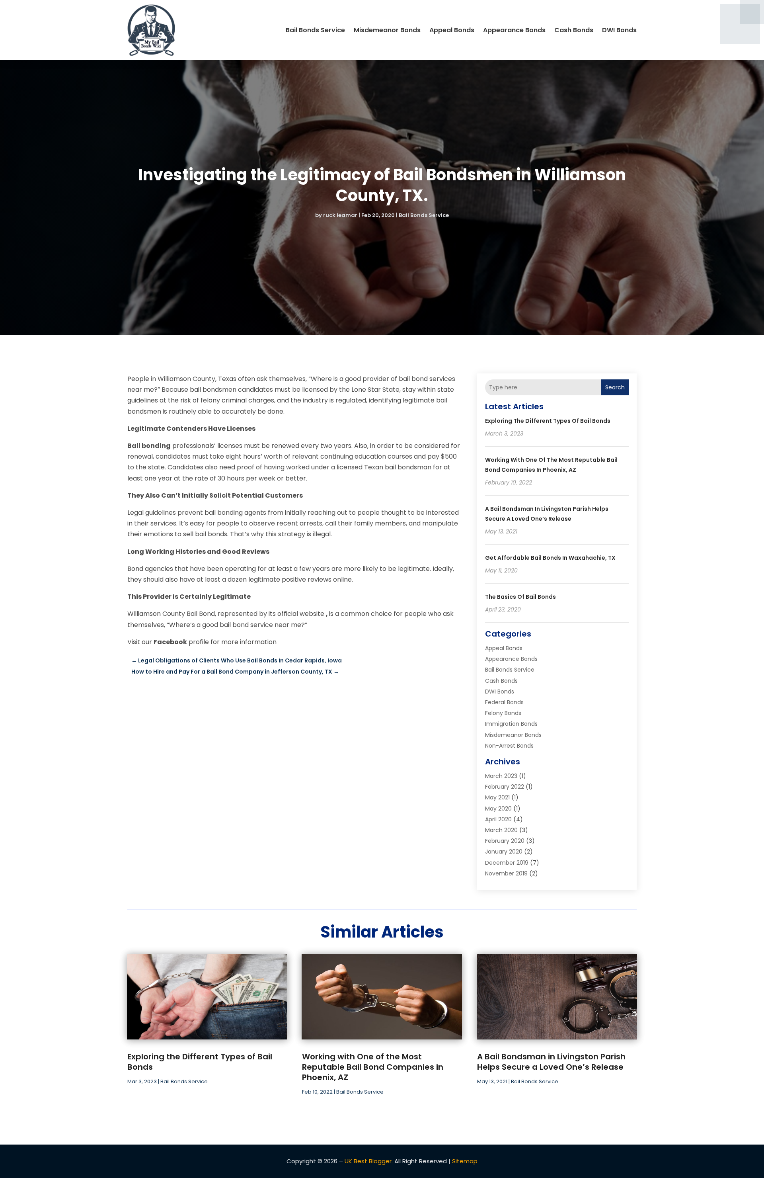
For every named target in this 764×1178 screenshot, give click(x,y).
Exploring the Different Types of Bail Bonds (547, 421)
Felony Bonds (503, 713)
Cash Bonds (573, 30)
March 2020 (501, 830)
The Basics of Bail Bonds (520, 597)
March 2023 (501, 776)
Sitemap (464, 1161)
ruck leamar (340, 215)
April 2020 (498, 819)
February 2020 (504, 841)
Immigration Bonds (511, 724)
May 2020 (498, 809)
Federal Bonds (504, 702)
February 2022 (504, 787)
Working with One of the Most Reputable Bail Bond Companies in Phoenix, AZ (372, 1067)
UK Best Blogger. (369, 1161)
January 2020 (503, 852)
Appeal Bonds (451, 30)
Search (615, 387)
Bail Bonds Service (315, 30)
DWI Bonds (619, 30)
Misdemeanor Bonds (387, 30)
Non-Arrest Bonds (509, 746)
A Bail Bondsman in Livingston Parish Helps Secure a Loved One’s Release (551, 1062)
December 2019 (506, 863)
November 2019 (506, 873)
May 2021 (497, 797)
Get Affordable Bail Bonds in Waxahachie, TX (550, 558)
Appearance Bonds (514, 30)
